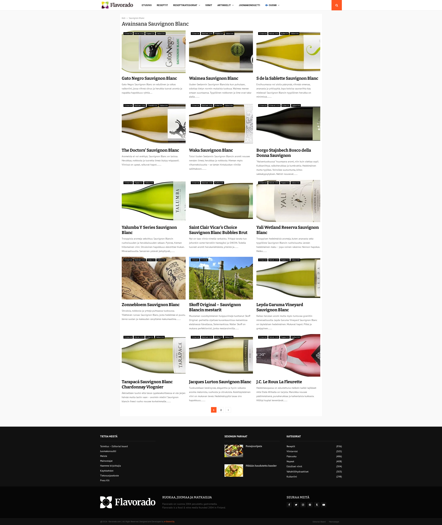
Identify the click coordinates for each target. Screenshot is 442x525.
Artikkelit (195, 260)
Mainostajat (106, 460)
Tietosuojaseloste (109, 475)
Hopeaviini (150, 33)
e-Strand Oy (169, 521)
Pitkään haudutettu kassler (261, 465)
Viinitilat (204, 260)
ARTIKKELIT (224, 5)
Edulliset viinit (207, 33)
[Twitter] (296, 504)
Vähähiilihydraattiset (298, 471)
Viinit (208, 5)
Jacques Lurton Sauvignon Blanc (220, 381)
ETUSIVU (147, 5)
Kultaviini (284, 33)
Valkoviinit (161, 33)
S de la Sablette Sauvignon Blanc (287, 78)
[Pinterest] (310, 504)
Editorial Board (319, 521)
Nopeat (290, 461)
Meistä (103, 456)
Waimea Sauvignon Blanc (213, 78)
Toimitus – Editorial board (114, 446)
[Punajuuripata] (233, 451)
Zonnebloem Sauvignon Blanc (151, 304)
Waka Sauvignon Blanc (211, 150)
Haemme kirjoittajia (110, 465)
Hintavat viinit (274, 105)
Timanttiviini (152, 105)
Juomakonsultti (249, 5)
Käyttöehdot (106, 470)
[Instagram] (303, 504)
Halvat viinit (139, 33)
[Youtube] (323, 504)
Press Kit (104, 480)
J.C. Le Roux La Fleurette (279, 381)
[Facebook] (289, 504)
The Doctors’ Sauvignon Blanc (150, 150)
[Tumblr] (316, 504)
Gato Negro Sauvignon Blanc (149, 78)
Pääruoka (291, 456)
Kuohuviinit (219, 183)
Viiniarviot (128, 33)
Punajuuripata (254, 446)
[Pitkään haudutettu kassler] (233, 470)
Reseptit (162, 5)
